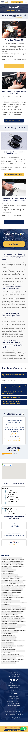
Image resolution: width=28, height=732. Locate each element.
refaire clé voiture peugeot (7, 630)
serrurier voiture (5, 581)
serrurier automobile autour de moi (8, 625)
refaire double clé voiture (7, 652)
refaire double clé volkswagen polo (9, 569)
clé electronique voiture (12, 632)
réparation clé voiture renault (16, 590)
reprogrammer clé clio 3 (6, 659)
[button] (26, 2)
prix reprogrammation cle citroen (19, 607)
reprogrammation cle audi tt (7, 597)
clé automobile (15, 614)
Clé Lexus (13, 10)
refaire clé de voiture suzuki (19, 630)
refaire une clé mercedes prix (7, 602)
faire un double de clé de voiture (8, 616)
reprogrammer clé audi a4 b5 (7, 642)
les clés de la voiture (18, 576)
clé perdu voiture (5, 561)
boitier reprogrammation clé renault (9, 649)
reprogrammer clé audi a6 (7, 576)
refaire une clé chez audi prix (7, 573)
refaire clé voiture (5, 578)
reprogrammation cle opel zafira (8, 559)
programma (21, 583)
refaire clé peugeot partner (20, 580)
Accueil (8, 10)
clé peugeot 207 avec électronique (15, 557)
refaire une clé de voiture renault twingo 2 (10, 661)
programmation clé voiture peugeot (8, 628)
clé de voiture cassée (21, 585)
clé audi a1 (4, 619)
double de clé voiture (6, 614)
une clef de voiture (20, 559)
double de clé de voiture (6, 599)
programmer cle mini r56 (6, 568)
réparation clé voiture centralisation (9, 638)
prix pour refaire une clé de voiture (9, 635)
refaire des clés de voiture (7, 633)
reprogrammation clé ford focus (15, 581)
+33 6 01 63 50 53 (14, 544)
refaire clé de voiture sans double (14, 619)
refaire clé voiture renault (18, 659)
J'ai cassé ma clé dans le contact (12, 397)
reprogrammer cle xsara (6, 587)
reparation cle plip (5, 564)
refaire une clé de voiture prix (7, 571)
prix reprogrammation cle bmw (19, 609)
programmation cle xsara (6, 609)
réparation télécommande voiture (16, 561)
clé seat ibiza (20, 656)
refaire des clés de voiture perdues (9, 645)
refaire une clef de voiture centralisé (9, 637)
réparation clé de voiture (19, 618)
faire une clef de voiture (6, 566)
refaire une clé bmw (21, 625)
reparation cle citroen (14, 578)
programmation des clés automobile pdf (9, 575)
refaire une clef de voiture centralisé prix (10, 595)
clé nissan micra (19, 616)
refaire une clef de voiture (17, 588)
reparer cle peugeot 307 (17, 563)
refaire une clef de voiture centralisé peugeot (11, 600)
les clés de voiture (5, 604)
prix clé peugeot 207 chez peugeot (8, 657)
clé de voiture (4, 613)
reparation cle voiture (6, 588)
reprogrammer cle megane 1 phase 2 (17, 621)
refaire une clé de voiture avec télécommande (11, 606)
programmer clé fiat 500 (6, 640)
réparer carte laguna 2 (19, 597)
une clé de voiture (5, 590)
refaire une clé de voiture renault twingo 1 (10, 654)
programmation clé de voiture (18, 640)
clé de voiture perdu (20, 650)
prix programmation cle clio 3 (7, 580)
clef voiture (4, 632)
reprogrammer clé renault (18, 566)
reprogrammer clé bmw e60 (7, 594)
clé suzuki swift (5, 626)
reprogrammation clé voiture (20, 602)
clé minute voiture (13, 583)
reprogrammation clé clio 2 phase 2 (9, 663)
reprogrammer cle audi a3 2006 (16, 564)
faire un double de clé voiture (7, 644)
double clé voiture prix (6, 563)
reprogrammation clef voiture (15, 626)
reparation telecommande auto (15, 613)
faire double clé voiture (6, 607)
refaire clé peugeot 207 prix (7, 618)
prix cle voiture (20, 645)
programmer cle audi (6, 611)
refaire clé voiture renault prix (19, 587)
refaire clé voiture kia (16, 592)
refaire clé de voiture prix (7, 647)
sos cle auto (4, 557)
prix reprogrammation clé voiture (8, 650)
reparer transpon (5, 583)
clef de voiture (4, 623)
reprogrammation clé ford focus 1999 (9, 656)
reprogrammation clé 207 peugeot (8, 585)
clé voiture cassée (5, 621)
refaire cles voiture (13, 623)
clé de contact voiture (6, 592)
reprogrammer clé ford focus (17, 611)
